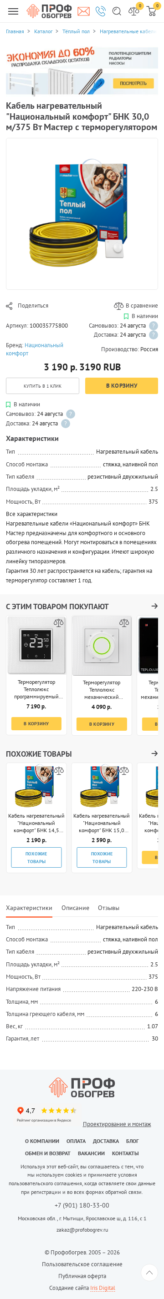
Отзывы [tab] (108, 907)
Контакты (125, 1153)
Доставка (106, 1140)
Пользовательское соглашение (82, 1264)
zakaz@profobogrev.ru (82, 1229)
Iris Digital (102, 1288)
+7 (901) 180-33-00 (82, 1206)
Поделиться (33, 305)
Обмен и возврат (48, 1153)
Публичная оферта (82, 1276)
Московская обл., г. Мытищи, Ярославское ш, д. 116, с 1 (82, 1218)
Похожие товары (36, 857)
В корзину (121, 385)
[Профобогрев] (49, 11)
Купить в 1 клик (43, 386)
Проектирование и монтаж (117, 1124)
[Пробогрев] (82, 1087)
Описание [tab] (75, 907)
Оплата (76, 1140)
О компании (42, 1140)
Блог (132, 1140)
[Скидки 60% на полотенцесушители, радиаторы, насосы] (82, 71)
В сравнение (142, 305)
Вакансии (91, 1153)
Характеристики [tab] (29, 907)
